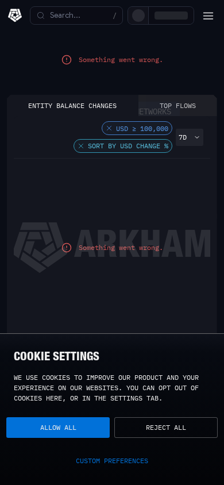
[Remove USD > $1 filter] (109, 138)
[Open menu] (208, 15)
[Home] (15, 15)
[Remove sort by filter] (81, 156)
